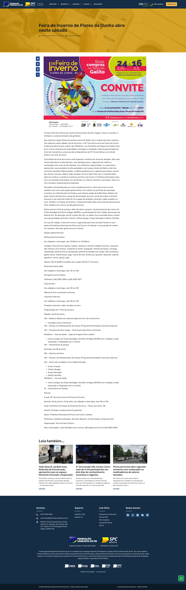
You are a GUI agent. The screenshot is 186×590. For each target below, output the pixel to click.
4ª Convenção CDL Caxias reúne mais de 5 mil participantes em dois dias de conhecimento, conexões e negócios (93, 470)
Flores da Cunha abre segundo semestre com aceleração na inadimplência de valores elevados (129, 470)
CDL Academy (158, 4)
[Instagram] (133, 515)
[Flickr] (138, 515)
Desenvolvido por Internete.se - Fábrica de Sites (132, 587)
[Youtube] (142, 515)
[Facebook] (128, 515)
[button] (38, 58)
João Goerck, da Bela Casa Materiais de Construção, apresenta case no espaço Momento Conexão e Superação (56, 470)
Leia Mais (42, 489)
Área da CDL (98, 4)
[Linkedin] (147, 515)
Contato (86, 4)
